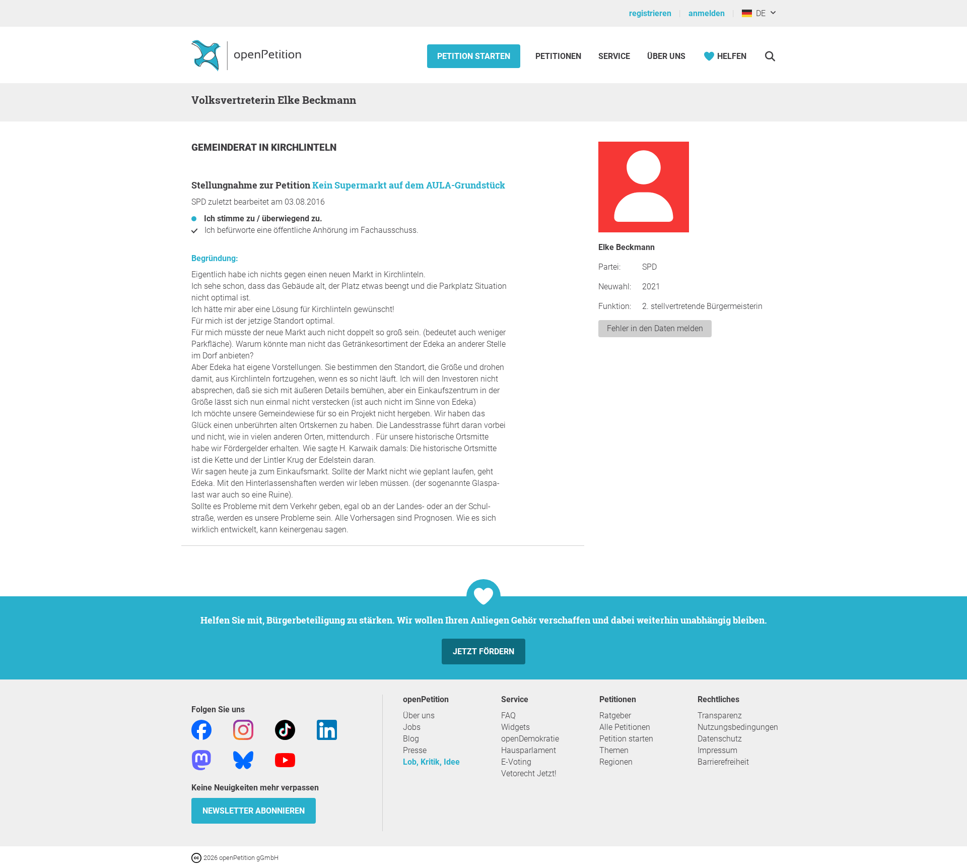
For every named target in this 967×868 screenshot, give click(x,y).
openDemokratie (530, 738)
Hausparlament (528, 750)
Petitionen (559, 56)
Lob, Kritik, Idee (431, 762)
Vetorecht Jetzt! (529, 773)
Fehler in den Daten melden (655, 328)
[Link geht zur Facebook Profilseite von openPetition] (201, 729)
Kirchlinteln (303, 147)
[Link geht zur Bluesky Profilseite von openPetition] (243, 759)
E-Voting (516, 762)
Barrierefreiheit (723, 762)
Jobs (412, 727)
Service (614, 56)
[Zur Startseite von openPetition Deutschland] (247, 55)
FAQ (508, 715)
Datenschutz (720, 738)
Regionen (616, 762)
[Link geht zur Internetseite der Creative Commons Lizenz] (197, 857)
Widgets (515, 727)
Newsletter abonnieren (253, 811)
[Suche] (770, 56)
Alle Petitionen (624, 727)
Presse (415, 750)
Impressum (717, 750)
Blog (411, 738)
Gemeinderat (225, 147)
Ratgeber (615, 715)
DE (759, 13)
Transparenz (720, 715)
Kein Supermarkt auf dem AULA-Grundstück (408, 185)
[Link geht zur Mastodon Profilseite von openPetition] (201, 759)
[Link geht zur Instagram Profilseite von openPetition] (243, 729)
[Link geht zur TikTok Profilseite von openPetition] (285, 729)
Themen (614, 750)
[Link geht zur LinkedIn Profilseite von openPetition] (327, 729)
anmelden (706, 13)
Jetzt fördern (483, 651)
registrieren (650, 13)
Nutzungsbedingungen (738, 727)
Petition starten (473, 56)
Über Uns (666, 56)
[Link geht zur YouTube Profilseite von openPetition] (285, 759)
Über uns (419, 715)
